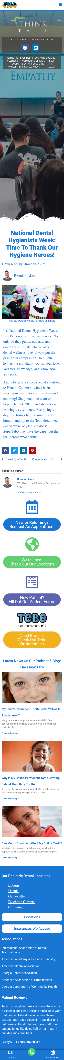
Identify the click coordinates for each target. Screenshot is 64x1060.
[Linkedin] (35, 47)
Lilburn (13, 885)
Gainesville (16, 896)
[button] (5, 450)
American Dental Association (20, 966)
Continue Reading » (10, 733)
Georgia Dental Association (19, 973)
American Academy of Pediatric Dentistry (28, 959)
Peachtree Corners (21, 901)
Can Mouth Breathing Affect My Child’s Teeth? (32, 843)
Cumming (15, 907)
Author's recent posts (29, 492)
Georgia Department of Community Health (29, 986)
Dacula (13, 890)
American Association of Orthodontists (27, 980)
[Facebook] (25, 47)
